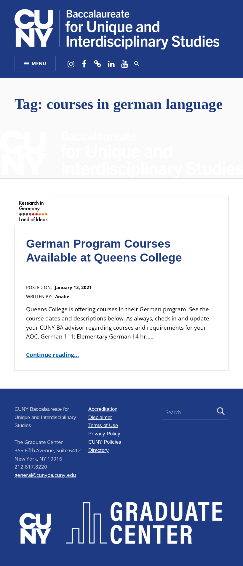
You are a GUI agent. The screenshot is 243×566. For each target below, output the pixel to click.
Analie (62, 297)
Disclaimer (100, 417)
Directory (98, 450)
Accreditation (102, 409)
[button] (136, 64)
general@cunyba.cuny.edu (45, 475)
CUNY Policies (104, 442)
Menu (39, 63)
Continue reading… (52, 355)
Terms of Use (103, 425)
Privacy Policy (104, 434)
